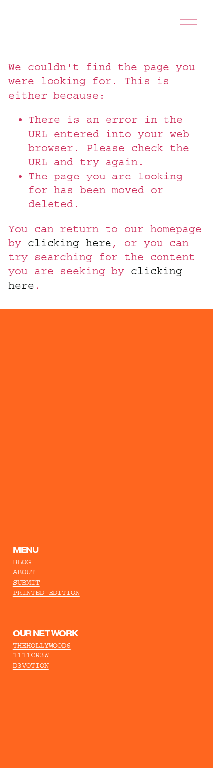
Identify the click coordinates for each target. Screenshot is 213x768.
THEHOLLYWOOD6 (42, 645)
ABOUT (24, 572)
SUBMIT (26, 582)
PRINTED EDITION (46, 593)
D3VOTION (31, 665)
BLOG (22, 562)
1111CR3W (31, 655)
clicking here (69, 243)
